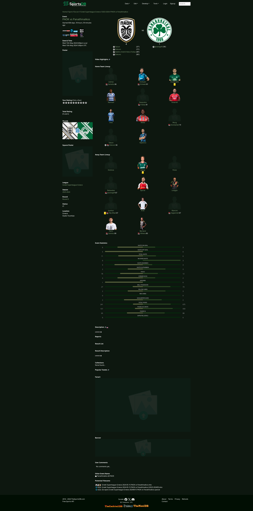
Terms (170, 499)
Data (126, 3)
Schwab (143, 84)
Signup (172, 3)
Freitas (142, 105)
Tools (155, 3)
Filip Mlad (112, 213)
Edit (135, 3)
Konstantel (175, 125)
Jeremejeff (158, 47)
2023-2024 (106, 12)
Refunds (185, 499)
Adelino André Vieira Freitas (125, 52)
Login (165, 3)
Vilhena (143, 233)
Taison (117, 47)
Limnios (111, 233)
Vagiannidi (175, 213)
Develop (145, 3)
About (164, 499)
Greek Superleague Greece (90, 12)
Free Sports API (68, 501)
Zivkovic (118, 49)
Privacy (177, 499)
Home (64, 12)
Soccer (76, 12)
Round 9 (65, 199)
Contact (165, 501)
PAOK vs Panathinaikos (119, 12)
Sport (70, 12)
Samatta (111, 84)
